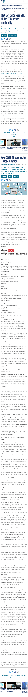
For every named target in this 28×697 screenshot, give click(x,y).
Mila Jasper (5, 26)
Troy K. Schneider (7, 164)
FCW (14, 164)
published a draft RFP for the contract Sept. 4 (11, 73)
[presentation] (1, 145)
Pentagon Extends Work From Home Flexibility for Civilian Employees (16, 676)
